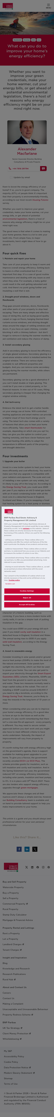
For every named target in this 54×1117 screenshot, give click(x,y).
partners (26, 528)
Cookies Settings (27, 591)
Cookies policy (14, 580)
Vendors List (10, 584)
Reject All (27, 598)
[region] (27, 558)
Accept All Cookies (27, 605)
